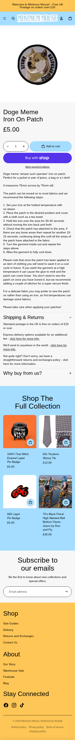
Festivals (8, 676)
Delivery (8, 629)
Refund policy (18, 727)
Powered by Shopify (51, 721)
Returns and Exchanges (18, 636)
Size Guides (10, 623)
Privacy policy (36, 727)
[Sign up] (66, 591)
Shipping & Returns (23, 317)
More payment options (37, 167)
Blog (6, 683)
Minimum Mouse (30, 721)
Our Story (9, 664)
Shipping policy (37, 731)
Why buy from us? (22, 373)
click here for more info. (25, 338)
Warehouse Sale (13, 670)
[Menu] (4, 18)
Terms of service (55, 727)
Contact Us (10, 642)
